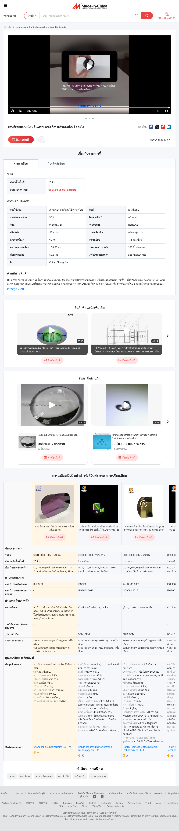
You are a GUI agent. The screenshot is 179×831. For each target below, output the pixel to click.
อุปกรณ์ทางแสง (44, 776)
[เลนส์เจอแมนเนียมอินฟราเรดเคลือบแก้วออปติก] (54, 504)
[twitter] (102, 796)
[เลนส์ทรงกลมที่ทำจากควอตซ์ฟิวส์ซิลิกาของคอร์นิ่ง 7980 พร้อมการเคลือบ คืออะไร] (86, 118)
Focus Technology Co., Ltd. (92, 812)
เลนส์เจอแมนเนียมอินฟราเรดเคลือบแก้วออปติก (54, 528)
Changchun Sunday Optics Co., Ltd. (52, 746)
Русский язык (134, 803)
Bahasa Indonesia (115, 806)
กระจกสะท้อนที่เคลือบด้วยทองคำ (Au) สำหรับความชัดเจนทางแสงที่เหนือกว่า (143, 528)
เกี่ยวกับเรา (5, 793)
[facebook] (94, 796)
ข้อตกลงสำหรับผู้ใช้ (36, 793)
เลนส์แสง (25, 776)
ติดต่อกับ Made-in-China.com (90, 793)
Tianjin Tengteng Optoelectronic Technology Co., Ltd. (95, 748)
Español (80, 803)
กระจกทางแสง (98, 776)
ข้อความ (19, 793)
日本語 (55, 803)
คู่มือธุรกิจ (84, 796)
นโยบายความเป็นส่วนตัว (61, 793)
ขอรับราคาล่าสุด (159, 139)
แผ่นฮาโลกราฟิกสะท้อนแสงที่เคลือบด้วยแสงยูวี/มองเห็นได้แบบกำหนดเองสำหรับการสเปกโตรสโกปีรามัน (99, 529)
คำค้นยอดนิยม (115, 793)
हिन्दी (61, 806)
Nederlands (172, 803)
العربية (159, 803)
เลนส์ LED (63, 776)
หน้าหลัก (7, 27)
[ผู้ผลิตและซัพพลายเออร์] (89, 6)
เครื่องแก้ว (79, 776)
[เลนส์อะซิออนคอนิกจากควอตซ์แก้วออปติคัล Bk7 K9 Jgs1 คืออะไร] (93, 118)
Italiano (119, 803)
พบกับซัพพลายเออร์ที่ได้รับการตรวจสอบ (145, 793)
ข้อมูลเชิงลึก (173, 793)
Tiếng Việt (97, 806)
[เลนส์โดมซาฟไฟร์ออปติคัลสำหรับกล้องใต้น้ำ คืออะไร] (89, 118)
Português (106, 803)
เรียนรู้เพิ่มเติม (15, 289)
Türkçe (85, 806)
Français (67, 803)
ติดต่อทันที (22, 139)
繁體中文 (43, 803)
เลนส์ (12, 776)
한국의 (148, 803)
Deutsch (92, 803)
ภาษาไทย (72, 806)
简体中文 (30, 803)
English (17, 803)
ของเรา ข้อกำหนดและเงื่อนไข (102, 819)
